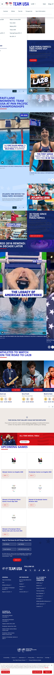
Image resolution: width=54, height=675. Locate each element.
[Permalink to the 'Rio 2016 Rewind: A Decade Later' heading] (23, 246)
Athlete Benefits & (43, 601)
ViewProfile (5, 390)
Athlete (6, 585)
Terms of (6, 556)
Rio (13, 36)
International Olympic (10, 616)
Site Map (47, 657)
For (39, 598)
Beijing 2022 (13, 26)
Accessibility (6, 657)
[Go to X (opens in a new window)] (30, 570)
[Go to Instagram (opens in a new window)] (35, 570)
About (39, 585)
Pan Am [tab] (20, 11)
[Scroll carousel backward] (49, 180)
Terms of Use (29, 553)
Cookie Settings (5, 672)
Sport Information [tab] (40, 11)
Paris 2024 (12, 23)
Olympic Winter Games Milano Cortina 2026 (9, 629)
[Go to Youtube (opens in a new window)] (44, 570)
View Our (36, 236)
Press (40, 593)
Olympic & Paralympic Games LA (10, 637)
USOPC (40, 603)
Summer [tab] (5, 11)
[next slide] (23, 91)
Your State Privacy (20, 660)
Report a (7, 591)
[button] (41, 90)
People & (41, 588)
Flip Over (17, 390)
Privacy (26, 554)
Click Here (24, 442)
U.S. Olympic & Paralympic (9, 588)
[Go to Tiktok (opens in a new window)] (39, 570)
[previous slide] (19, 91)
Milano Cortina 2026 (15, 19)
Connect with (23, 591)
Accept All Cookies (37, 672)
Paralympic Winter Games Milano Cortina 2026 (8, 633)
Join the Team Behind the (26, 580)
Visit (44, 4)
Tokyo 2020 (13, 29)
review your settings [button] (31, 423)
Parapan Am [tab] (29, 11)
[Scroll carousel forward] (52, 180)
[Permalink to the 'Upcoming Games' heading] (28, 447)
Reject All (47, 672)
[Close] (51, 665)
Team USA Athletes (6, 580)
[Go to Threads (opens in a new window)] (48, 570)
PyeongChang (16, 33)
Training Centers (40, 590)
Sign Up (17, 560)
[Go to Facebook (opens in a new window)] (26, 570)
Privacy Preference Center (35, 660)
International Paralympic (10, 620)
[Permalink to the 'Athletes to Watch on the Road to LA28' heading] (32, 355)
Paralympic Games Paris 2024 (9, 626)
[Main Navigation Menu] (2, 4)
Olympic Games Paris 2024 (8, 623)
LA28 (32, 4)
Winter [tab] (13, 11)
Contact (39, 606)
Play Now (33, 60)
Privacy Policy (22, 553)
